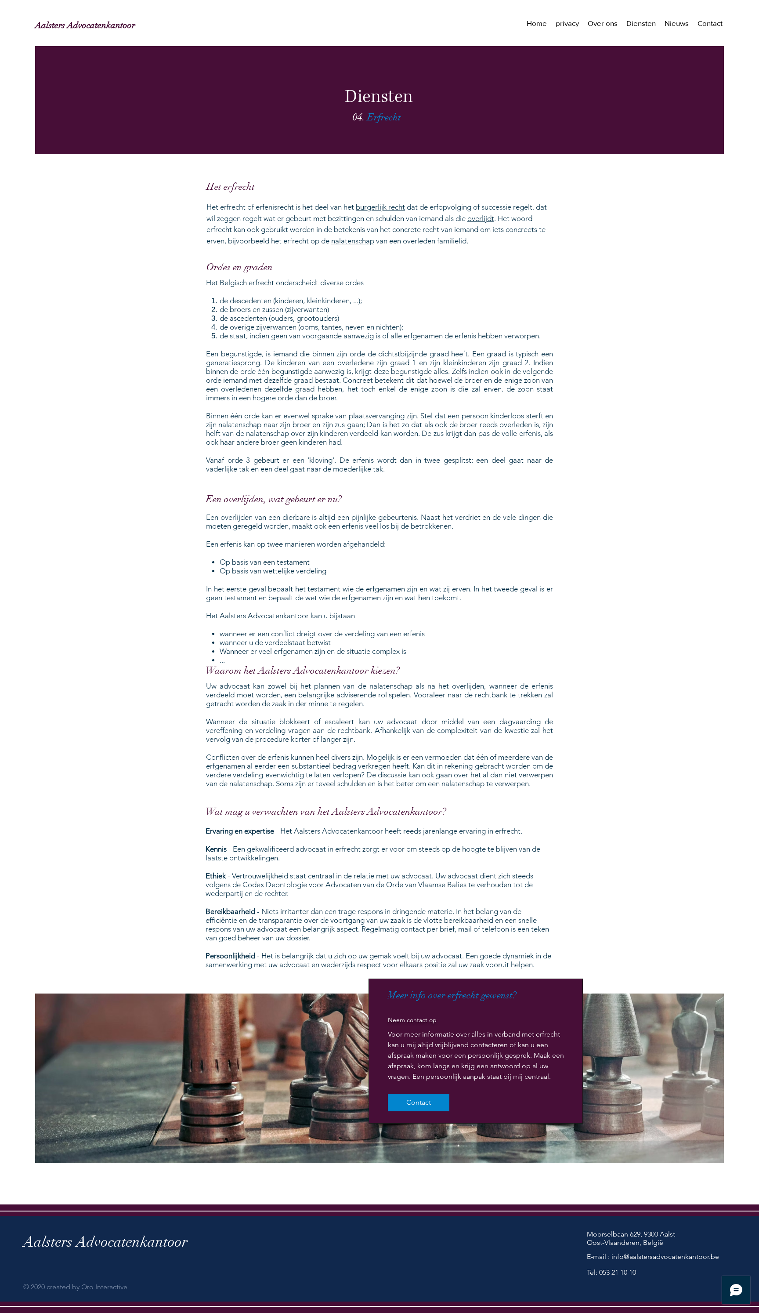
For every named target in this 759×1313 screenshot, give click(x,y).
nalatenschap (352, 240)
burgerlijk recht (380, 207)
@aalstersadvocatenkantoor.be (671, 1256)
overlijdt (480, 218)
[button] (641, 23)
